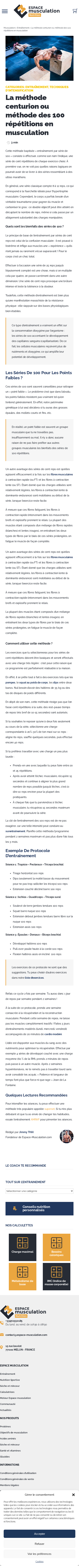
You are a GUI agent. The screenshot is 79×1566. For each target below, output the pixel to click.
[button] (73, 1495)
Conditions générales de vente (17, 1479)
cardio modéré (53, 1034)
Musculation (9, 28)
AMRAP (35, 1119)
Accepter (39, 1533)
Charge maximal (22, 1251)
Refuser (39, 1543)
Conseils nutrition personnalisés (36, 1208)
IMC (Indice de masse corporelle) (56, 1282)
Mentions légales (9, 1485)
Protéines (5, 1426)
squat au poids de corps (33, 682)
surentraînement (15, 831)
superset (49, 1108)
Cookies (39, 1561)
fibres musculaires (62, 474)
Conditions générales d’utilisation (18, 1473)
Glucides (5, 1456)
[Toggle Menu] (5, 11)
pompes (10, 682)
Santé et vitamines (10, 1450)
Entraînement (23, 28)
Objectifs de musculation (14, 1432)
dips (55, 682)
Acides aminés (8, 1438)
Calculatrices (7, 1392)
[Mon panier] (75, 11)
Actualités (5, 1410)
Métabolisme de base (22, 1282)
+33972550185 (14, 1320)
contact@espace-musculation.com (26, 1334)
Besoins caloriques (56, 1253)
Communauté (7, 1404)
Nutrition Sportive (10, 1380)
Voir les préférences (39, 1553)
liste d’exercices (34, 977)
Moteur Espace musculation (15, 1398)
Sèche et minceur (10, 1386)
